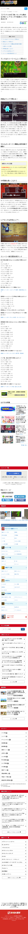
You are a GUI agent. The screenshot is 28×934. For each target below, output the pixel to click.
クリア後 (3, 541)
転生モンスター (5, 610)
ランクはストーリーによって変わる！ (11, 39)
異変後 (16, 532)
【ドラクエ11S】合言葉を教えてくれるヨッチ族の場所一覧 (12, 677)
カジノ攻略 (17, 584)
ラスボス (3, 538)
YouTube (19, 918)
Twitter (16, 918)
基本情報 (4, 746)
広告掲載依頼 (5, 918)
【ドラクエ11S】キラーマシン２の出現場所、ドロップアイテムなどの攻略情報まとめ (12, 657)
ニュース (4, 736)
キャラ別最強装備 (18, 554)
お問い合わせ (11, 918)
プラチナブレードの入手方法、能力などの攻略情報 (12, 648)
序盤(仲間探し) (6, 773)
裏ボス (16, 538)
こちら (18, 477)
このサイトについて (8, 916)
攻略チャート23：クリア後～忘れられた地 (11, 386)
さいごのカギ (4, 590)
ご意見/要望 (15, 916)
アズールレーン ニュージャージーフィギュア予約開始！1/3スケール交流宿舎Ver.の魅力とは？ (13, 815)
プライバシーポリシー (5, 917)
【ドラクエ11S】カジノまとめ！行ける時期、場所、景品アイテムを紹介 (12, 639)
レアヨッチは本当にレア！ (8, 51)
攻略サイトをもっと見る (13, 877)
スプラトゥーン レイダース (8, 841)
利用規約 (20, 916)
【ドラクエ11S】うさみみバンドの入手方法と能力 (12, 666)
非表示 (13, 36)
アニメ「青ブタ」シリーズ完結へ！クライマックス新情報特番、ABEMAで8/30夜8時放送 (13, 827)
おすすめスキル (18, 551)
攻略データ (5, 770)
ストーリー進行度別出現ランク (9, 53)
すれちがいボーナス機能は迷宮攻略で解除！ (12, 44)
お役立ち (4, 753)
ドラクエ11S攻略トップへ (10, 616)
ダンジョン (17, 564)
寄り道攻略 (11, 492)
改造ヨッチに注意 (7, 46)
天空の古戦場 (4, 535)
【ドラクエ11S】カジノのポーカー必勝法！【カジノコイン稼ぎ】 (12, 670)
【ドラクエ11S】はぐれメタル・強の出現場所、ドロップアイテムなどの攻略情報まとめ (12, 661)
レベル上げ (4, 584)
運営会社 (18, 917)
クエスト (16, 600)
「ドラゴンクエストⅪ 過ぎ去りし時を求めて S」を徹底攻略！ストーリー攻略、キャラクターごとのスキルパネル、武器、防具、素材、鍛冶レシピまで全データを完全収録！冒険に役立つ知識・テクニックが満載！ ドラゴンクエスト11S (14, 905)
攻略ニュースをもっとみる (13, 832)
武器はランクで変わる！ (8, 41)
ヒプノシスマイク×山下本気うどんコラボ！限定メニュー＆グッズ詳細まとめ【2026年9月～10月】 (13, 821)
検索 (25, 8)
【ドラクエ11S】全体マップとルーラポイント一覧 (12, 644)
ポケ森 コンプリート (6, 874)
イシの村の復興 (5, 544)
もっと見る (12, 681)
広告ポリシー (12, 917)
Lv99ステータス (5, 554)
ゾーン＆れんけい (18, 610)
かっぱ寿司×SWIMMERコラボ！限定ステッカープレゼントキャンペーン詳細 (13, 809)
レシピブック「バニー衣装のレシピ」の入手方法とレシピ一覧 (12, 652)
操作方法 (3, 607)
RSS (23, 918)
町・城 (16, 561)
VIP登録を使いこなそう (7, 48)
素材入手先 (17, 574)
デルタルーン (5, 868)
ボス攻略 (16, 544)
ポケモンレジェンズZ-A (7, 850)
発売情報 (4, 743)
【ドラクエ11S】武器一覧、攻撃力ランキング (12, 673)
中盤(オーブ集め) (6, 776)
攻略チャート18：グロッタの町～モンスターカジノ (13, 317)
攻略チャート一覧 (5, 532)
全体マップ (4, 561)
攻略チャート (5, 749)
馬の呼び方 (17, 607)
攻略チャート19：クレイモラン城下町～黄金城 (12, 353)
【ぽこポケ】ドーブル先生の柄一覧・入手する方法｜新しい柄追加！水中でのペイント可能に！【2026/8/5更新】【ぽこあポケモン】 (13, 797)
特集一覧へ (24, 445)
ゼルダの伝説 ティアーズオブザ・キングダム (12, 862)
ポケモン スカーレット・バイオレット (10, 859)
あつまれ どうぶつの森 (7, 865)
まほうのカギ (17, 587)
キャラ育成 (5, 763)
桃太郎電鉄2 (4, 871)
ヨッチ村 (4, 492)
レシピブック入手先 (5, 574)
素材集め (3, 587)
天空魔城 (16, 535)
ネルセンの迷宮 (18, 541)
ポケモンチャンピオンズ (7, 853)
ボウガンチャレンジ (18, 597)
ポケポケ (4, 856)
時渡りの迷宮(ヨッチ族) (6, 597)
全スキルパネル (5, 551)
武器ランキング (5, 571)
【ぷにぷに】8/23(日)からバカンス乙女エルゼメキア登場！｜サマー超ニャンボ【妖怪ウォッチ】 (13, 804)
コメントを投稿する (14, 473)
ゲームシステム (6, 739)
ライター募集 (23, 917)
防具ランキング (18, 571)
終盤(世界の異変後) (7, 780)
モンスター (4, 577)
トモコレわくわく (6, 847)
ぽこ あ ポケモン (5, 844)
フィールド (4, 564)
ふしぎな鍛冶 (4, 600)
